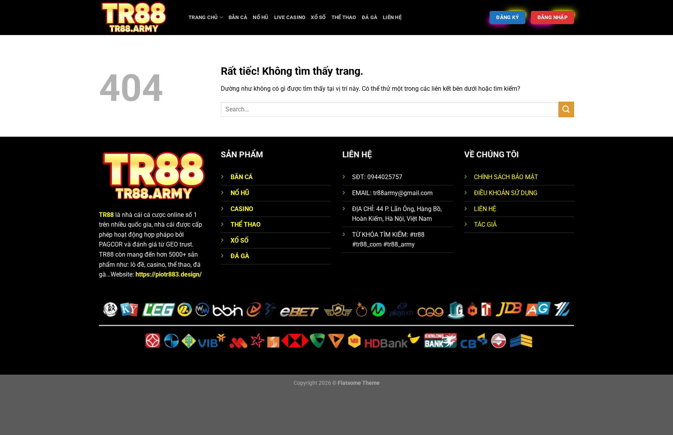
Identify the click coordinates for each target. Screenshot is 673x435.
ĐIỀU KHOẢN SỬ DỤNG (505, 193)
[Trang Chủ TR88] (138, 17)
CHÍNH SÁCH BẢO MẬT (506, 177)
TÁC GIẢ (485, 224)
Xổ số (318, 17)
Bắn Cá (238, 17)
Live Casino (290, 17)
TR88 (106, 214)
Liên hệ (392, 17)
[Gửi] (566, 109)
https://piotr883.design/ (169, 274)
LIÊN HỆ (485, 209)
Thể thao (343, 17)
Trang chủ (203, 17)
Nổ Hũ (260, 17)
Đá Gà (369, 17)
